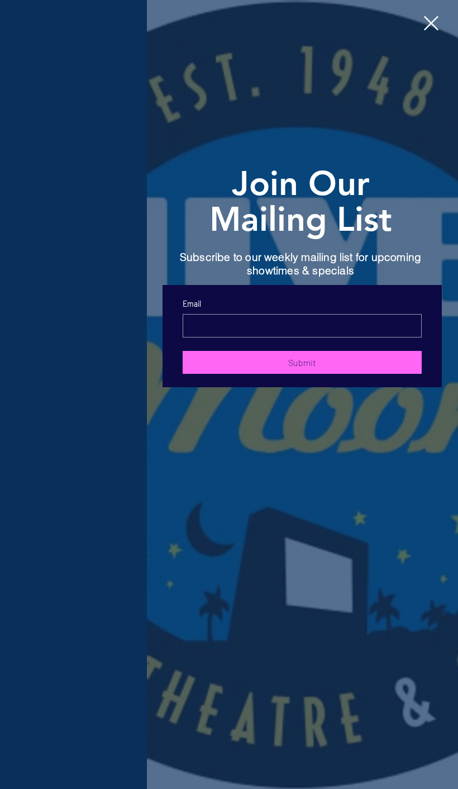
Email (192, 303)
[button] (431, 23)
